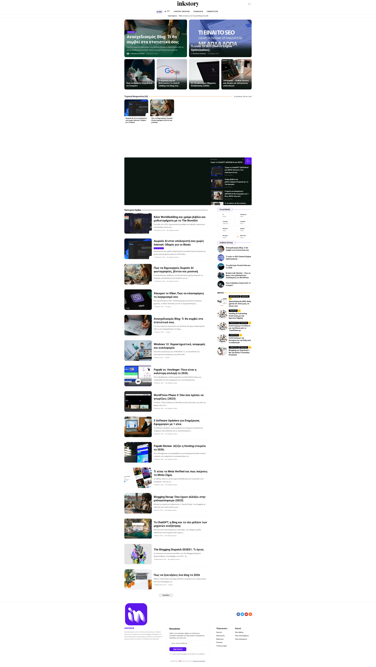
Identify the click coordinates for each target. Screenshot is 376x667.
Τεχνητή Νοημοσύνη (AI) (136, 96)
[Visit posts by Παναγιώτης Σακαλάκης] (128, 54)
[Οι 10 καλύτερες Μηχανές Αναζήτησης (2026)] (204, 74)
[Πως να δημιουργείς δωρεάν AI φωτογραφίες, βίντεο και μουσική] (162, 107)
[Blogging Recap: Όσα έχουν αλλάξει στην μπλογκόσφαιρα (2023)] (138, 503)
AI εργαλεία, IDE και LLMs (243, 96)
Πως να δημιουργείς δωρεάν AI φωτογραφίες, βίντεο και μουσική (162, 120)
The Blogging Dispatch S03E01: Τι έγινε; (179, 549)
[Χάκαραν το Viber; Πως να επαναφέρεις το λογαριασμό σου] (138, 299)
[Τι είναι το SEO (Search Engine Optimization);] (220, 38)
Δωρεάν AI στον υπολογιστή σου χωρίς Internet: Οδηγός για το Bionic (136, 120)
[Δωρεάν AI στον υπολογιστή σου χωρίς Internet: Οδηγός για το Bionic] (136, 107)
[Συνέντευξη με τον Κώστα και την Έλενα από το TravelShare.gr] (222, 327)
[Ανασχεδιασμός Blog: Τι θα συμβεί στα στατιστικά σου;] (138, 325)
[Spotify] (135, 4)
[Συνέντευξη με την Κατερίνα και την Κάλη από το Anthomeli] (222, 339)
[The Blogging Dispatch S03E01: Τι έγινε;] (138, 554)
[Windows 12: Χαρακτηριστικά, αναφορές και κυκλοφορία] (138, 350)
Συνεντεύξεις (234, 322)
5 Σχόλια (170, 584)
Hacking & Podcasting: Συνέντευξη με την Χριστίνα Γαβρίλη (238, 315)
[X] (225, 215)
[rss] (243, 237)
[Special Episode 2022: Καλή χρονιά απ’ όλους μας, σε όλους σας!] (222, 301)
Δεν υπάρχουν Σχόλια (173, 230)
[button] (248, 160)
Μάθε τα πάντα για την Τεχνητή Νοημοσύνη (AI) (193, 16)
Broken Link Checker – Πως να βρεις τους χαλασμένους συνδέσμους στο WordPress (238, 275)
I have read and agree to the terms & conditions (188, 654)
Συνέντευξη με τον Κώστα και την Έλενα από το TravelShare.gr (239, 328)
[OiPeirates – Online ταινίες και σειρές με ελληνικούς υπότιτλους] (236, 74)
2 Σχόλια (167, 332)
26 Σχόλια (168, 306)
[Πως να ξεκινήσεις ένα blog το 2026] (138, 579)
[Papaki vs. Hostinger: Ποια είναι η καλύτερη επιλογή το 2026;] (138, 376)
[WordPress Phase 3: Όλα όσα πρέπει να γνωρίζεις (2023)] (138, 401)
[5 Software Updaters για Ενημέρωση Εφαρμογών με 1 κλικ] (138, 427)
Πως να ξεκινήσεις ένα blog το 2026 (177, 575)
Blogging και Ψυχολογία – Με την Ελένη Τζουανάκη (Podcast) (239, 352)
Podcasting (245, 296)
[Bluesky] (225, 237)
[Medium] (132, 4)
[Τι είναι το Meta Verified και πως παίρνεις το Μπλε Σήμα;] (138, 477)
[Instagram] (128, 4)
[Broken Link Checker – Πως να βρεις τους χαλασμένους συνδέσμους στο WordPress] (220, 275)
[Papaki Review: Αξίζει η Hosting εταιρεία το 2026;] (138, 452)
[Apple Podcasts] (137, 4)
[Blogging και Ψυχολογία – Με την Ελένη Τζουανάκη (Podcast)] (222, 351)
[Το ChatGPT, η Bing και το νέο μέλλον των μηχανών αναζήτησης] (138, 528)
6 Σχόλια (167, 357)
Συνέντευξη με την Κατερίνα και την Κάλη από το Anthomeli (240, 340)
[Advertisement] (183, 141)
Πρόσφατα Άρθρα (132, 210)
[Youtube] (225, 222)
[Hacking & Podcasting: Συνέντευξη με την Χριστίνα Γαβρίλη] (222, 314)
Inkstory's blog (234, 296)
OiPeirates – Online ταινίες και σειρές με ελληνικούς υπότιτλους (236, 83)
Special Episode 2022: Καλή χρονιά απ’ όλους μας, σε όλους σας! (240, 303)
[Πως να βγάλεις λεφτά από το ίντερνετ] (139, 74)
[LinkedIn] (130, 4)
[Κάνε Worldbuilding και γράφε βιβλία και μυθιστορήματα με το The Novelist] (138, 223)
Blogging (131, 32)
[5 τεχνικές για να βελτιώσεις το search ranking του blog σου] (172, 74)
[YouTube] (125, 4)
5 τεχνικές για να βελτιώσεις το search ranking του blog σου (169, 83)
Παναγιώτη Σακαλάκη (199, 661)
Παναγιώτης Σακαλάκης (138, 53)
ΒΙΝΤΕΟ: (220, 293)
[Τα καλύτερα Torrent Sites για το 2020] (220, 266)
